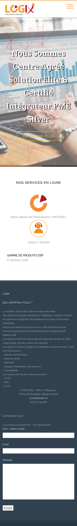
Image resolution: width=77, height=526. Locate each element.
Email (6, 444)
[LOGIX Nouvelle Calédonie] (19, 15)
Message (8, 460)
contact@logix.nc (38, 398)
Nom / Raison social (14, 428)
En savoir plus (38, 136)
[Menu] (70, 4)
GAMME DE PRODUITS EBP (25, 255)
